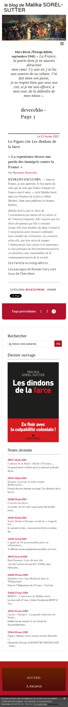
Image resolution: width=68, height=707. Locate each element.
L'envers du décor (18, 503)
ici (46, 263)
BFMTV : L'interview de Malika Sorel (29, 596)
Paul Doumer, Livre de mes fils (25, 560)
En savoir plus (40, 704)
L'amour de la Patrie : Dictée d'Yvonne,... (31, 463)
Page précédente (24, 311)
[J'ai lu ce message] (64, 698)
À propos (34, 686)
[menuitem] (34, 677)
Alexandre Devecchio (25, 172)
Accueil (34, 677)
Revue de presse (35, 289)
